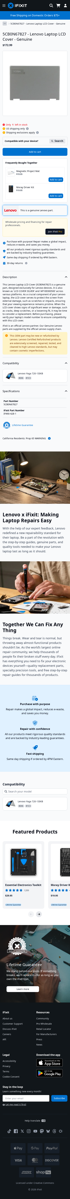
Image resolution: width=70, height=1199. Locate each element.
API (4, 1039)
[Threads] (54, 1131)
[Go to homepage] (19, 6)
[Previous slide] (31, 914)
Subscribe (59, 1098)
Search (59, 141)
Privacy (6, 1066)
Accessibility (9, 1061)
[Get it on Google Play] (49, 1073)
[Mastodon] (42, 1131)
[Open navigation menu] (4, 5)
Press (39, 1039)
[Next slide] (39, 914)
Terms (6, 1071)
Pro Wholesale (44, 1023)
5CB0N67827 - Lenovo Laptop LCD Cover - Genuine (37, 23)
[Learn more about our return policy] (26, 263)
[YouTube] (35, 1131)
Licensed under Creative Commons (35, 1182)
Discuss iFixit (10, 1028)
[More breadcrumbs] (5, 24)
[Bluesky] (48, 1131)
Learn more (23, 989)
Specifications (11, 391)
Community (42, 1018)
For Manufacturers (46, 1034)
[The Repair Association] (61, 1131)
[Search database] (51, 5)
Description (10, 277)
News (39, 1044)
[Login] (65, 5)
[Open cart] (58, 5)
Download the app (48, 1055)
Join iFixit (55, 231)
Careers (7, 1034)
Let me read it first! (16, 1104)
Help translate (32, 1120)
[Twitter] (22, 1131)
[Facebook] (16, 1131)
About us (7, 1018)
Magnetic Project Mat (28, 171)
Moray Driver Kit (25, 187)
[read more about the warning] (49, 438)
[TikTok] (9, 1131)
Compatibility (11, 363)
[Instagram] (29, 1131)
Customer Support (13, 1023)
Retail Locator (43, 1028)
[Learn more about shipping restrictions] (27, 128)
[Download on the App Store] (49, 1063)
